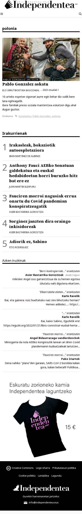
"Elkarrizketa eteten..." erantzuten (59, 292)
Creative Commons (23, 468)
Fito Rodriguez (18, 247)
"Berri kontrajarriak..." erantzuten (59, 271)
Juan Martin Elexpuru (22, 186)
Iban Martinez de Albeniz (24, 156)
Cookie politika (27, 475)
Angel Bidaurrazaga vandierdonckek (55, 338)
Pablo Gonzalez (42, 116)
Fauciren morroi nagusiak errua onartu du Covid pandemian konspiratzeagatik (42, 201)
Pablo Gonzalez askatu (25, 84)
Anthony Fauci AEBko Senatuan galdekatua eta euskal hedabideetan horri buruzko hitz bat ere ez (43, 173)
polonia (56, 116)
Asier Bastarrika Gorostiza (26, 212)
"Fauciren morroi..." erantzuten (61, 334)
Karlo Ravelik (71, 296)
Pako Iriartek (70, 359)
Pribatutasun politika (64, 468)
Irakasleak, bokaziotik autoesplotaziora (32, 148)
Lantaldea (43, 475)
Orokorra (7, 116)
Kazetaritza (25, 116)
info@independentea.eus (43, 502)
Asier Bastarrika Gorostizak (44, 275)
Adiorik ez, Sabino (28, 241)
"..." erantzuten (71, 313)
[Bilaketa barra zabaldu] (80, 14)
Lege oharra (43, 468)
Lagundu (56, 475)
